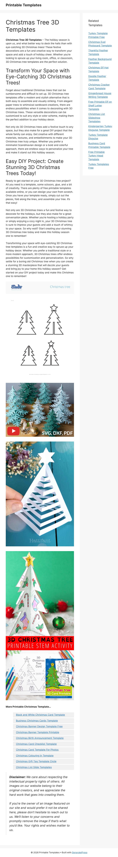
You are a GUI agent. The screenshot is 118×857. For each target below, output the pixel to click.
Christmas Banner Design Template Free (39, 726)
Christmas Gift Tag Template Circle (36, 761)
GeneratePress (79, 852)
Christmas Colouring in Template (35, 755)
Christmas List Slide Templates (34, 767)
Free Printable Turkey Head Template (96, 156)
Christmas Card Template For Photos (37, 749)
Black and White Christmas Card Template (40, 714)
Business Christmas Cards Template (37, 720)
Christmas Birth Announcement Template (40, 738)
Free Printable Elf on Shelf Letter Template (100, 105)
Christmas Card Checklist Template (36, 744)
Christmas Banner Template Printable (37, 732)
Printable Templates (23, 5)
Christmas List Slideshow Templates (96, 118)
